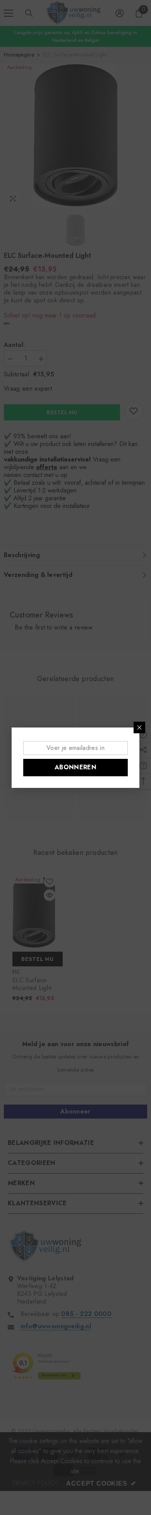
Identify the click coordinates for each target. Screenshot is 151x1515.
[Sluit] (139, 727)
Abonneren (75, 767)
